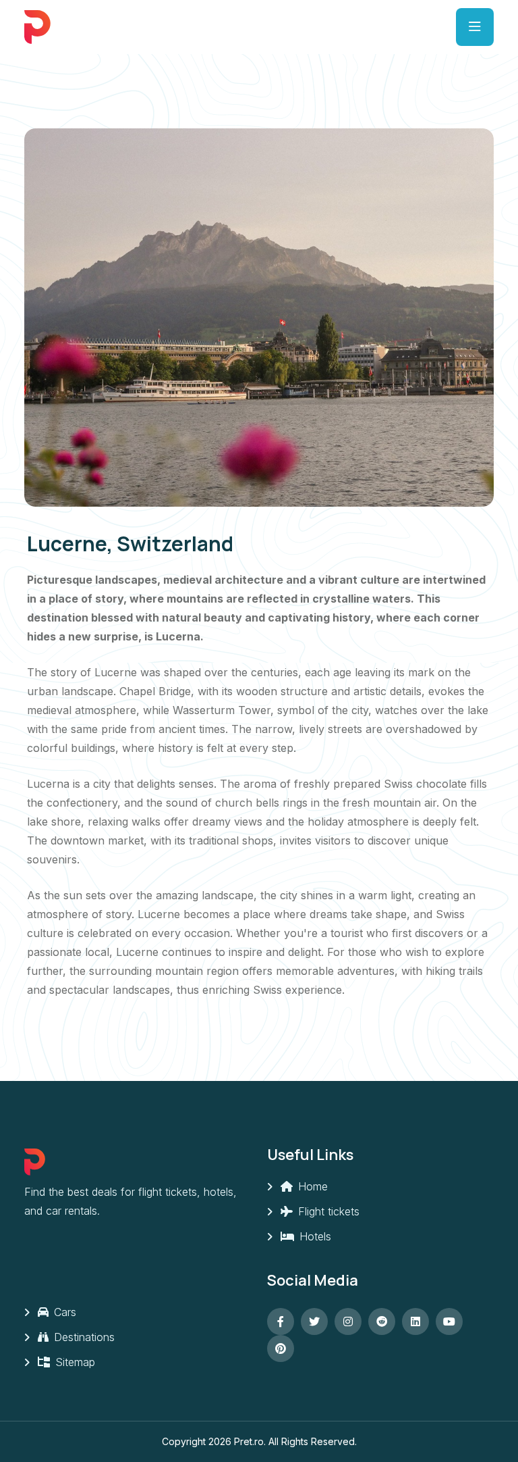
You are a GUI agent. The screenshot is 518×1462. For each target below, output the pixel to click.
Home (311, 1186)
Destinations (83, 1337)
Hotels (313, 1236)
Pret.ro (249, 1441)
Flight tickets (327, 1211)
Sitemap (73, 1362)
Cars (63, 1312)
